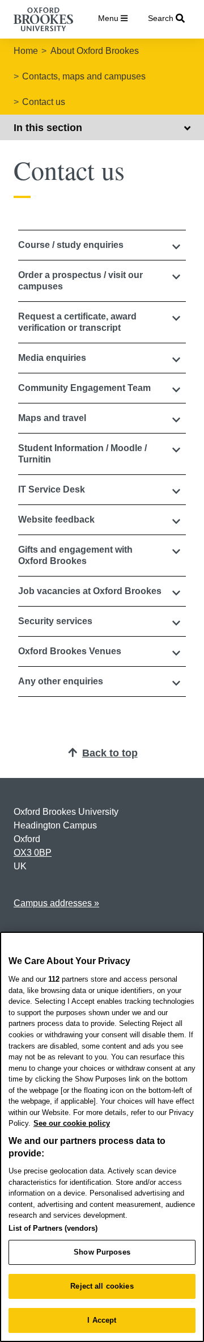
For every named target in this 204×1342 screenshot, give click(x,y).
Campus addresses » (56, 903)
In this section (48, 127)
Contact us (43, 102)
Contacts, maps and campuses (84, 76)
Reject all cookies (101, 1286)
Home (26, 51)
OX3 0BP (33, 852)
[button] (102, 245)
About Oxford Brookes (94, 51)
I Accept (101, 1320)
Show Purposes (102, 1252)
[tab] (102, 245)
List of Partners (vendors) (52, 1228)
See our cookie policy (71, 1123)
